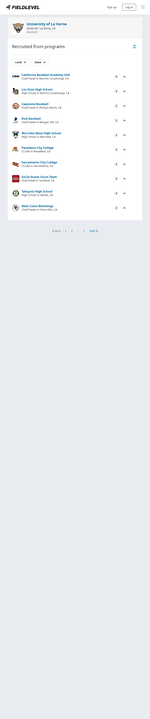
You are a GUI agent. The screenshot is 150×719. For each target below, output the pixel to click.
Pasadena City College (38, 148)
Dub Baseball (31, 119)
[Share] (134, 46)
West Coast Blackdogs (37, 206)
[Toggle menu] (143, 7)
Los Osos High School (37, 89)
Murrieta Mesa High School (41, 133)
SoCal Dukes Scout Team (39, 177)
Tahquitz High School (37, 191)
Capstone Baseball (35, 104)
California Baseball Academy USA (46, 75)
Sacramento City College (39, 162)
